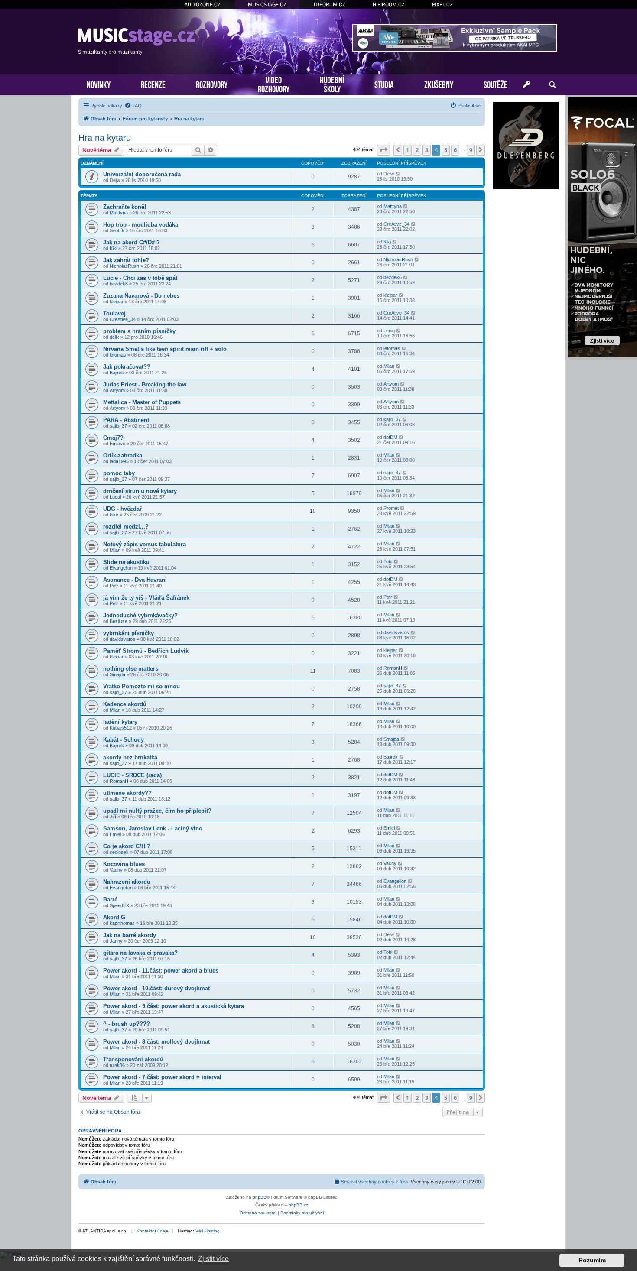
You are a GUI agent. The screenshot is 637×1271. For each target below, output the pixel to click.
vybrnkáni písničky (128, 633)
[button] (383, 150)
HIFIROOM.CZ (389, 4)
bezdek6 (119, 283)
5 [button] (445, 150)
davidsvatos (122, 639)
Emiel (115, 834)
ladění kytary (120, 722)
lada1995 (119, 461)
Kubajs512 (121, 727)
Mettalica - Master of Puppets (142, 402)
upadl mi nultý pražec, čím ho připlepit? (157, 810)
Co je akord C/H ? (126, 846)
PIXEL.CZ (442, 4)
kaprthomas (122, 923)
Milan (389, 366)
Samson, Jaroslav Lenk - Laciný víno (152, 828)
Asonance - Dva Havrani (135, 580)
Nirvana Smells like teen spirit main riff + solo (165, 349)
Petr (114, 585)
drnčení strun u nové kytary (140, 491)
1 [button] (407, 150)
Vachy (116, 869)
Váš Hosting (207, 1231)
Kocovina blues (124, 864)
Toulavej (114, 313)
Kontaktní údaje (152, 1231)
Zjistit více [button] (213, 1258)
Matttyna (119, 212)
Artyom (117, 390)
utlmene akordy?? (127, 793)
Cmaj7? (113, 437)
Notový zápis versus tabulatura (144, 544)
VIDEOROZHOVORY (273, 84)
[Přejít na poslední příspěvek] (398, 173)
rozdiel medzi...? (126, 526)
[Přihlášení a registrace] (527, 85)
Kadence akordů (124, 704)
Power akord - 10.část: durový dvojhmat (156, 988)
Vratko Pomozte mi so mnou (141, 686)
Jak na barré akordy (129, 935)
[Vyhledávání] (553, 85)
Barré (110, 899)
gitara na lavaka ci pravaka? (140, 953)
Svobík (117, 230)
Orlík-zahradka (122, 455)
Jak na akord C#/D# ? (131, 242)
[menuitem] (133, 106)
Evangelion (121, 568)
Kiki (113, 248)
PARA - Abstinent (126, 420)
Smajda (117, 674)
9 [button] (470, 150)
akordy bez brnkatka (130, 757)
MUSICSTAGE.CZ (267, 4)
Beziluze (118, 621)
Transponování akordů (133, 1059)
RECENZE (153, 83)
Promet (391, 508)
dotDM (390, 437)
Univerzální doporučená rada (142, 174)
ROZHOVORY (212, 83)
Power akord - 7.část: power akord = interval (162, 1077)
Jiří (113, 816)
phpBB (259, 1197)
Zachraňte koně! (124, 207)
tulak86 (117, 1065)
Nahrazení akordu (126, 882)
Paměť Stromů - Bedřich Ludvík (145, 651)
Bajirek (117, 372)
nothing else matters (130, 668)
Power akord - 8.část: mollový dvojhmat (156, 1041)
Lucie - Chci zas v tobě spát (140, 278)
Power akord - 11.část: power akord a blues (160, 970)
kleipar (117, 301)
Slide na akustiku (126, 562)
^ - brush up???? (126, 1024)
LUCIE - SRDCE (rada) (132, 775)
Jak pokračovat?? (126, 366)
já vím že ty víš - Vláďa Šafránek (146, 597)
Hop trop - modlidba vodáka (140, 224)
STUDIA (384, 83)
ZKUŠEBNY (438, 83)
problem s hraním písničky (139, 331)
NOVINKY (98, 83)
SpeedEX (119, 905)
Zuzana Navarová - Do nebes (141, 295)
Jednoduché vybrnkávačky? (140, 615)
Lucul (115, 496)
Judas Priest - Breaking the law (144, 384)
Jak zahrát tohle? (126, 260)
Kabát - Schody (123, 739)
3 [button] (426, 150)
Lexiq (389, 330)
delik (114, 337)
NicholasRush (124, 266)
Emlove (117, 443)
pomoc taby (119, 473)
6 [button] (455, 150)
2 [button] (417, 150)
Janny (116, 941)
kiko (114, 514)
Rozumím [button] (592, 1260)
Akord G (114, 917)
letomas (118, 354)
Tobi (388, 561)
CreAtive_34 (397, 224)
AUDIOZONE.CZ (203, 4)
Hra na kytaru (104, 138)
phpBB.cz (298, 1205)
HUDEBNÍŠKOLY (332, 84)
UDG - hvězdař (122, 509)
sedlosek (119, 852)
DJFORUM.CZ (329, 4)
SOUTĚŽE (495, 83)
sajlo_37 (118, 425)
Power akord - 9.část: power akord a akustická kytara (173, 1006)
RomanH (393, 668)
